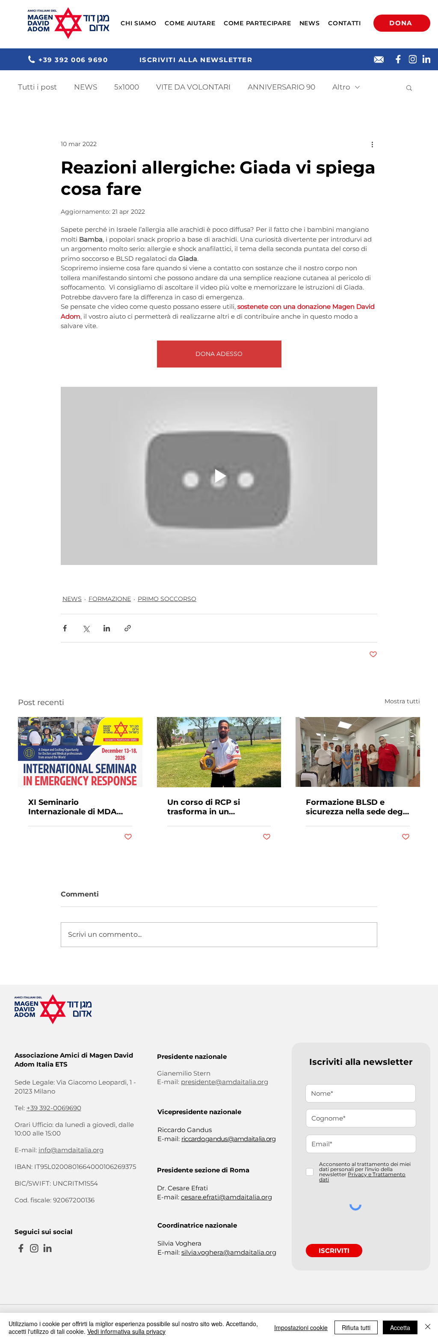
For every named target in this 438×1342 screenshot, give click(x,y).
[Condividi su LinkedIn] (107, 628)
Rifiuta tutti (356, 1327)
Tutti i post (37, 87)
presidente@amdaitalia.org (224, 1082)
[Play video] (219, 476)
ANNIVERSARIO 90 (281, 87)
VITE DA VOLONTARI (193, 87)
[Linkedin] (426, 59)
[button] (139, 23)
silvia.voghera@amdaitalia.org (228, 1252)
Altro (341, 87)
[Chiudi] (428, 1327)
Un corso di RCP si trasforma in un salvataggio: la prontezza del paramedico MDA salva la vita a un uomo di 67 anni (217, 807)
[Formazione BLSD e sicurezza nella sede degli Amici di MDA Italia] (358, 752)
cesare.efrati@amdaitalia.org (226, 1197)
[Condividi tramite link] (128, 628)
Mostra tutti (402, 701)
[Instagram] (413, 59)
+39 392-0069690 (54, 1108)
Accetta (400, 1327)
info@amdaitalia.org (71, 1150)
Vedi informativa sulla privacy (126, 1331)
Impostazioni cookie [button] (301, 1327)
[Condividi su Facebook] (65, 628)
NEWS (85, 87)
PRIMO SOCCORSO (167, 599)
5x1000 (126, 87)
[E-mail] (379, 59)
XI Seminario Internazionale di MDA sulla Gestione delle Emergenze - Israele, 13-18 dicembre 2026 (79, 807)
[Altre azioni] (372, 144)
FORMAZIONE (110, 599)
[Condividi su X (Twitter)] (86, 628)
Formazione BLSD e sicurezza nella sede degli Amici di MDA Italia (356, 807)
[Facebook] (398, 59)
